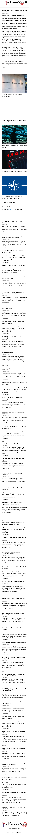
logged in (10, 209)
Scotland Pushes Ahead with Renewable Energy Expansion (13, 251)
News (8, 68)
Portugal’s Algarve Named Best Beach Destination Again (12, 307)
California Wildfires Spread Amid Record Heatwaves (13, 582)
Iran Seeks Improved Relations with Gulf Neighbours (13, 368)
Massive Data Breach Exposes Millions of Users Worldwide (14, 146)
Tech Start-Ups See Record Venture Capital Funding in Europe (13, 322)
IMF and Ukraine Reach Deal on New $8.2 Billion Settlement (13, 95)
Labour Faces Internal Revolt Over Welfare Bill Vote (13, 749)
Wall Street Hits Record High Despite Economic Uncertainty (12, 552)
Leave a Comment (6, 232)
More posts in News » (23, 71)
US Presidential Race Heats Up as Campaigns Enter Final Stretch (14, 778)
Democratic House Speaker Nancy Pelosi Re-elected (14, 793)
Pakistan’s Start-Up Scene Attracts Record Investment (13, 488)
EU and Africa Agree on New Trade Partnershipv (11, 337)
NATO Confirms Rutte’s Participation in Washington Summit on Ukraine (13, 293)
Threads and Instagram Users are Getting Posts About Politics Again (13, 763)
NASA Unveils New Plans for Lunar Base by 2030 (14, 538)
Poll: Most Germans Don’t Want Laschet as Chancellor (14, 807)
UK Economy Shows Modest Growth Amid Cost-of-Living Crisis (13, 277)
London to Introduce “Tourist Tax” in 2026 (13, 265)
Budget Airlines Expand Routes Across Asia (14, 443)
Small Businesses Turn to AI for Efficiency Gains (13, 732)
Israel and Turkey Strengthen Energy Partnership (12, 398)
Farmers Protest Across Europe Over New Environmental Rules (13, 351)
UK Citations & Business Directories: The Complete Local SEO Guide (13, 674)
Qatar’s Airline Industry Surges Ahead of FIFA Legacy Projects (14, 383)
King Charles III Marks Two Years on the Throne (13, 222)
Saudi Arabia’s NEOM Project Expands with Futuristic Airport (14, 427)
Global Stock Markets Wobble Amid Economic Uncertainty (14, 172)
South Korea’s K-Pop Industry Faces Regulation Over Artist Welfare (12, 503)
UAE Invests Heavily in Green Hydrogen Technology (13, 412)
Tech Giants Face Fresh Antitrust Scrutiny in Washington (14, 567)
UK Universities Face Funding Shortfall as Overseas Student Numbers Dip (13, 236)
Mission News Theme (10, 832)
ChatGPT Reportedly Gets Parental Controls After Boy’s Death (14, 121)
